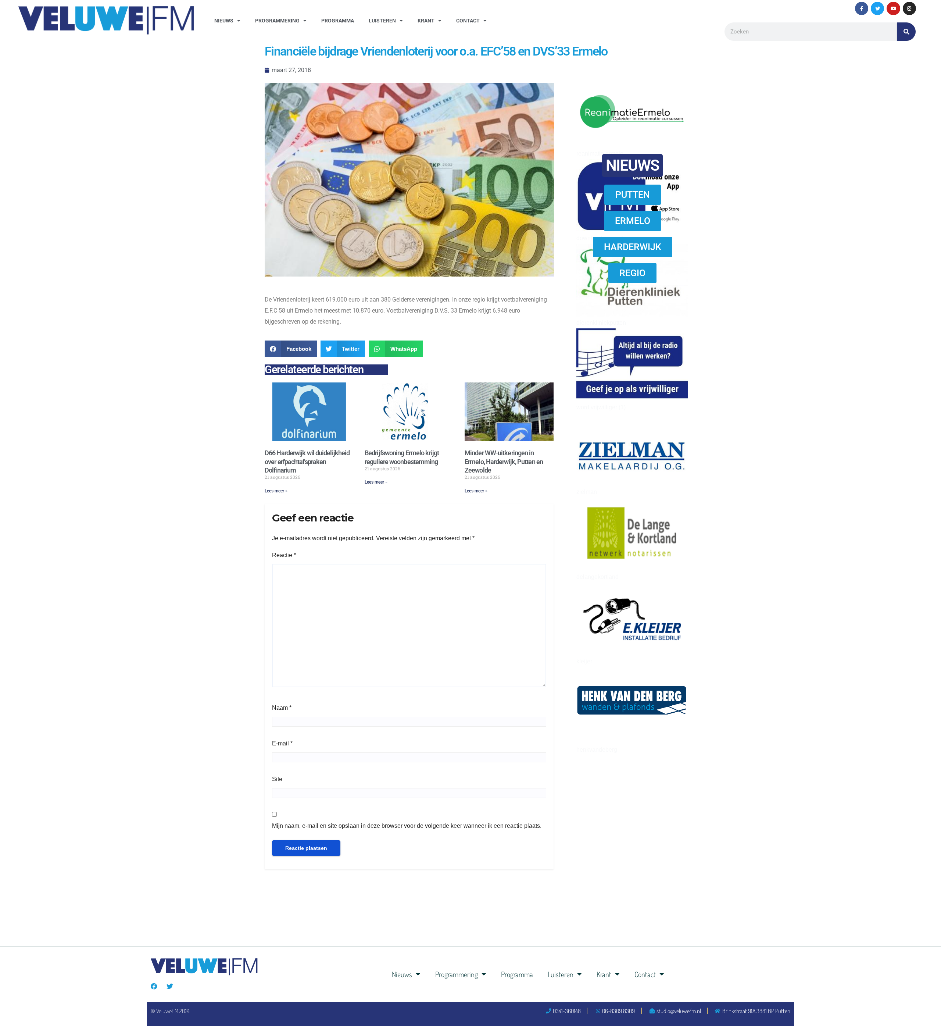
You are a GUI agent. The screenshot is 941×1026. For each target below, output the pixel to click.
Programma (337, 21)
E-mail (282, 743)
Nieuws (223, 21)
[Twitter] (877, 8)
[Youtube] (893, 8)
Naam (281, 708)
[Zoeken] (906, 31)
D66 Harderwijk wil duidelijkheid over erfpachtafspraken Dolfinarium (307, 461)
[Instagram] (909, 8)
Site (277, 779)
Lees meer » (276, 491)
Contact (468, 21)
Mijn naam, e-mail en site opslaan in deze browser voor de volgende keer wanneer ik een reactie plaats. (406, 826)
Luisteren (382, 21)
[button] (291, 349)
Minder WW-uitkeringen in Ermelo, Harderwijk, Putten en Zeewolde (504, 461)
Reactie (284, 555)
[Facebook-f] (861, 8)
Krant (426, 21)
